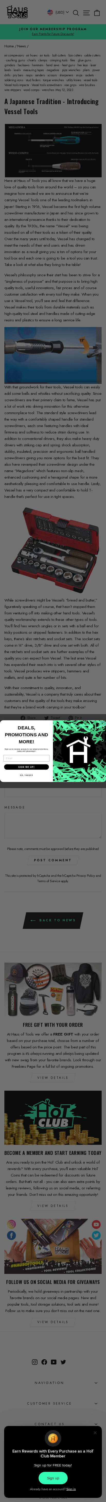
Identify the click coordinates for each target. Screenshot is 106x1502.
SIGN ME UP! (26, 767)
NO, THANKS (26, 775)
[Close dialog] (103, 724)
